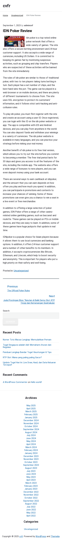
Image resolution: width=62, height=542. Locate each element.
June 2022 (31, 509)
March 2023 (31, 483)
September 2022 (31, 501)
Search (6, 311)
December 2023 (31, 456)
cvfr (21, 536)
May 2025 (31, 405)
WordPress (41, 536)
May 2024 (31, 441)
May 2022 (31, 513)
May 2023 (31, 477)
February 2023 (31, 486)
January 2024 (31, 453)
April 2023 (31, 480)
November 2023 (31, 459)
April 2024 (31, 444)
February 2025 (31, 414)
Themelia (55, 536)
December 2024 (31, 420)
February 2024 (31, 450)
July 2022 (31, 507)
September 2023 (31, 465)
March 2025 (31, 411)
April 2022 (31, 516)
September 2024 (31, 429)
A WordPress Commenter (15, 382)
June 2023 (31, 474)
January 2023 (31, 489)
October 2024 (31, 426)
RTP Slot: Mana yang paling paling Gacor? (22, 357)
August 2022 (31, 504)
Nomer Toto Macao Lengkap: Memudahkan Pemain (27, 340)
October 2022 (31, 498)
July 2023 (31, 471)
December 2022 (31, 492)
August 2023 (31, 468)
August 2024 (31, 432)
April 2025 (31, 408)
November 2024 (31, 423)
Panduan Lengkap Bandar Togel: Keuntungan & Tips (27, 352)
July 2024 (31, 435)
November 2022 (31, 495)
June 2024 (31, 438)
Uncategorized (21, 270)
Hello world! (36, 382)
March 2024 (31, 447)
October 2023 (31, 462)
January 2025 (31, 417)
